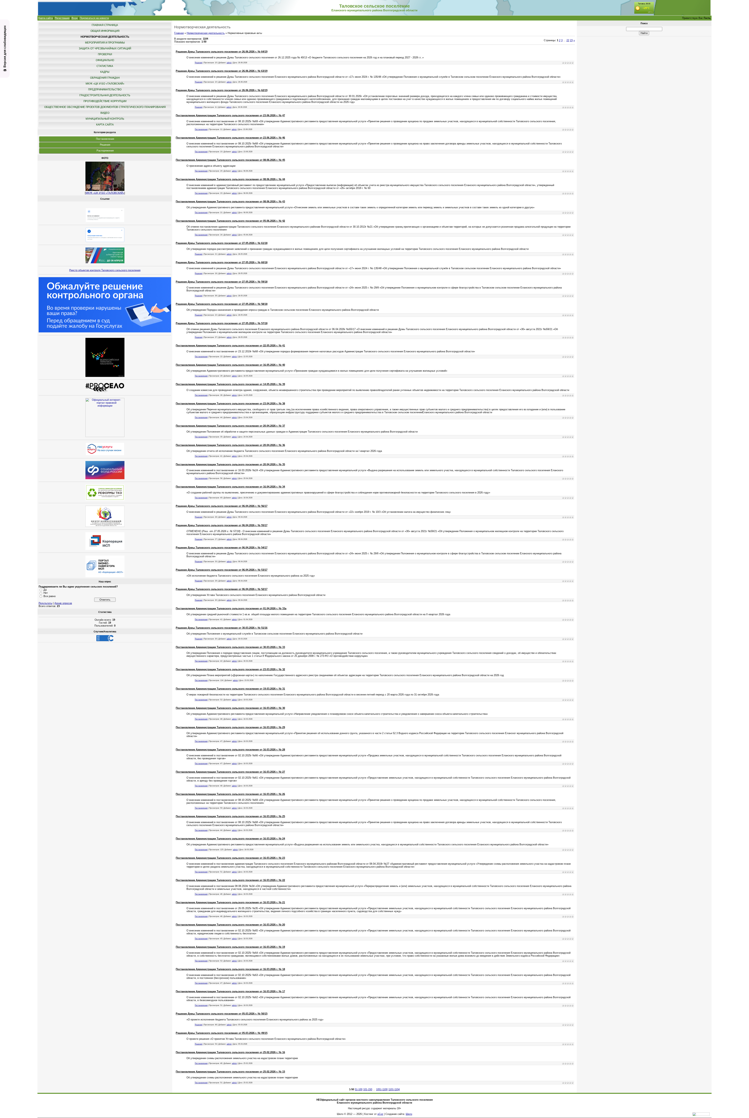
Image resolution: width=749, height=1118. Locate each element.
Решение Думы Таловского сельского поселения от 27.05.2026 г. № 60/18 (221, 262)
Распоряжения (105, 150)
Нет (45, 592)
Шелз (409, 1114)
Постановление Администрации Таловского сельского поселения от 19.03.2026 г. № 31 (230, 688)
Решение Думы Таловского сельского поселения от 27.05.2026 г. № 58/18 (221, 304)
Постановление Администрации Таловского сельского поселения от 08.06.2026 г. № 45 (230, 159)
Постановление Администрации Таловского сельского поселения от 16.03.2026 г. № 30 (230, 708)
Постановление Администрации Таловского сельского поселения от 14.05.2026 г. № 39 (230, 384)
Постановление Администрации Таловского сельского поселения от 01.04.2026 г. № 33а (231, 608)
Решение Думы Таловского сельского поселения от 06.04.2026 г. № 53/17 (221, 569)
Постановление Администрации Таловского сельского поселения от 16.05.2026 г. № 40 (230, 364)
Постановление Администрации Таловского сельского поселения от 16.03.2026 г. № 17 (230, 991)
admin (229, 63)
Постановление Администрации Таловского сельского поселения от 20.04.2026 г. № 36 (230, 445)
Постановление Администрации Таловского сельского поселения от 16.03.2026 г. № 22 (230, 880)
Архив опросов (63, 603)
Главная (179, 33)
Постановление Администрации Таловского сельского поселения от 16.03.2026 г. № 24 (230, 838)
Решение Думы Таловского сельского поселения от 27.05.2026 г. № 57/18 (221, 323)
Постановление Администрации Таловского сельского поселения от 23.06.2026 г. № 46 (230, 137)
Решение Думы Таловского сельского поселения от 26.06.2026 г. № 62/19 (221, 90)
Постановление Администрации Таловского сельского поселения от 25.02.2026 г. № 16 (230, 1052)
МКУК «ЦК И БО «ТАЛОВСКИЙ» (105, 192)
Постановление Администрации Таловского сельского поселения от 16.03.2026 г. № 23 (230, 857)
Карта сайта (45, 18)
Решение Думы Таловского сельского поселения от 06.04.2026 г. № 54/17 (221, 547)
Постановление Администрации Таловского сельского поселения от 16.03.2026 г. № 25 (230, 816)
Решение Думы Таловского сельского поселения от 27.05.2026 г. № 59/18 (221, 281)
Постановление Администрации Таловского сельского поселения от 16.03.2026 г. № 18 (230, 969)
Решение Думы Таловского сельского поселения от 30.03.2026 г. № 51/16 (221, 627)
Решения (105, 144)
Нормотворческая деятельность (206, 33)
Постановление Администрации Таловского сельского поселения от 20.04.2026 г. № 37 (230, 425)
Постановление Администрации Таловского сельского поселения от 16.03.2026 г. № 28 (230, 749)
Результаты (45, 603)
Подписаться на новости (94, 18)
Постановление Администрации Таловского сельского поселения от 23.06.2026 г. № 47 (230, 115)
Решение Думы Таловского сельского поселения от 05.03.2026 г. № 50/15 (221, 1013)
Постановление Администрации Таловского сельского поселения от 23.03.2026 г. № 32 (230, 669)
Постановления (105, 138)
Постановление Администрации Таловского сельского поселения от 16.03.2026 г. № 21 (230, 902)
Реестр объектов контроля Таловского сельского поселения (104, 270)
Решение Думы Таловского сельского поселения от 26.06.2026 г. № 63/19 (221, 70)
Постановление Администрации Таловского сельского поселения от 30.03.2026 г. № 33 (230, 647)
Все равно (49, 596)
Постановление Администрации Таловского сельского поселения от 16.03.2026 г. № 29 (230, 727)
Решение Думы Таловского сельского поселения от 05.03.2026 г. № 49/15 (221, 1033)
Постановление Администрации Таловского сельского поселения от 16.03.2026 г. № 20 (230, 924)
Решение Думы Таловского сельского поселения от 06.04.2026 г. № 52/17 (221, 589)
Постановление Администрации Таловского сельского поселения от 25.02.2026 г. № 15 (230, 1071)
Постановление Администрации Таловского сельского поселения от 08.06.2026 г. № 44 (230, 179)
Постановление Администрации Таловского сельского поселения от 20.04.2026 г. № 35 (230, 464)
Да (45, 589)
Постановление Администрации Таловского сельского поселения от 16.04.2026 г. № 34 (230, 486)
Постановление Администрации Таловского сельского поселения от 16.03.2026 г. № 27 (230, 771)
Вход (75, 18)
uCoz (380, 1114)
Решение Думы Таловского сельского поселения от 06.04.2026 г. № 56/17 (221, 506)
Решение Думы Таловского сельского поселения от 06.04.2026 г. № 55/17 (221, 525)
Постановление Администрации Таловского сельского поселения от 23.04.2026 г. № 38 (230, 403)
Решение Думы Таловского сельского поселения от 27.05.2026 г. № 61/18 (221, 243)
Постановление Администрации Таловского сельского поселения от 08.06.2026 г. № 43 (230, 201)
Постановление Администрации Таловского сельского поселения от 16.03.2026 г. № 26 (230, 794)
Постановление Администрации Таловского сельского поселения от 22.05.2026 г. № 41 (230, 345)
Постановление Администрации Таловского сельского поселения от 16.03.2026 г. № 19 (230, 946)
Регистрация (62, 18)
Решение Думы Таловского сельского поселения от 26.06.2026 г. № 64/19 (221, 51)
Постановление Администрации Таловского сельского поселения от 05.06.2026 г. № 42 (230, 220)
